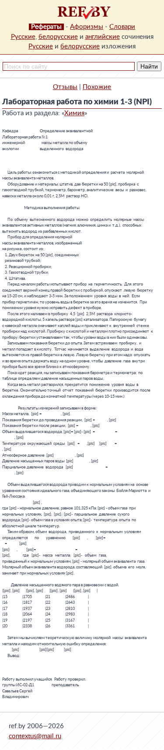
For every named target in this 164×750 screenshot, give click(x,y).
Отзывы (65, 87)
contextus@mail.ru (35, 736)
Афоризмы (86, 27)
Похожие (97, 87)
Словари (122, 27)
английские (102, 37)
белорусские (58, 37)
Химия (74, 113)
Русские (23, 37)
